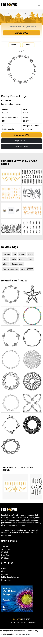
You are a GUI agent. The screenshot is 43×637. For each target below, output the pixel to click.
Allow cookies (23, 634)
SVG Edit (4, 552)
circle (30, 254)
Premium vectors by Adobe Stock (19, 162)
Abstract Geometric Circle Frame (32, 341)
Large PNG (21, 141)
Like (21, 51)
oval (30, 259)
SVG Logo (5, 558)
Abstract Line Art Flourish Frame (11, 299)
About (3, 571)
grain (13, 259)
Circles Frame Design (32, 430)
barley (22, 254)
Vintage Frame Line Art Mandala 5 (32, 385)
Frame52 (7, 453)
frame (5, 259)
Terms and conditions (17, 622)
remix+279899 (27, 269)
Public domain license (10, 577)
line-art (22, 259)
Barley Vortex (30, 366)
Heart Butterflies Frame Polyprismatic (32, 320)
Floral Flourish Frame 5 (10, 386)
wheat (5, 264)
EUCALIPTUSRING (11, 410)
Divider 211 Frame (10, 343)
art (14, 254)
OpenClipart (28, 129)
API (8, 622)
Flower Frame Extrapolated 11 (32, 299)
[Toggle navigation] (39, 5)
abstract (6, 254)
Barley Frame (9, 366)
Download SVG (21, 135)
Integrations (6, 580)
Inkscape (5, 546)
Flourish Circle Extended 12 (32, 408)
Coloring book (17, 264)
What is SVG (6, 549)
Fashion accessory (10, 269)
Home (3, 568)
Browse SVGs (21, 33)
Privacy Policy (32, 622)
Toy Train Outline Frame (11, 321)
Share (13, 45)
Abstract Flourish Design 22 (11, 430)
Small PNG (21, 146)
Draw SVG (5, 555)
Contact (4, 574)
